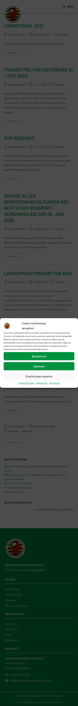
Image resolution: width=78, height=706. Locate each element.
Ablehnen (39, 366)
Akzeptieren (39, 356)
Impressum (54, 383)
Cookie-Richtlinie (26, 383)
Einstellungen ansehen (39, 376)
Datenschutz (41, 383)
